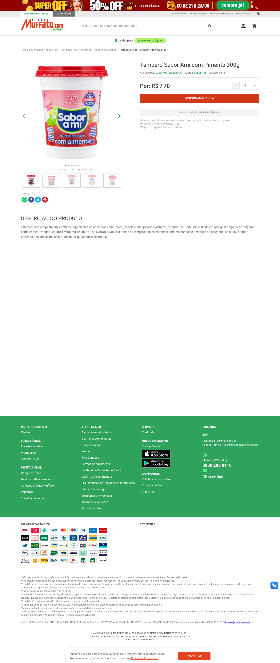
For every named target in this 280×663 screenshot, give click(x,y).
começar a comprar (140, 49)
